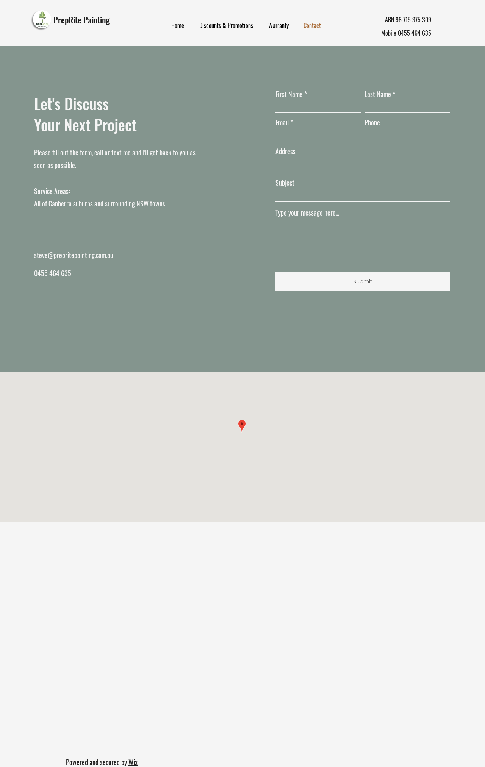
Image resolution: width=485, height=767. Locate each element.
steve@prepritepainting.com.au (73, 255)
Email (282, 122)
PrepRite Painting (81, 20)
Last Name (378, 94)
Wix (133, 762)
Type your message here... (307, 212)
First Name (289, 94)
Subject (284, 182)
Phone (372, 122)
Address (285, 151)
